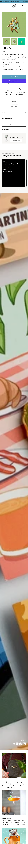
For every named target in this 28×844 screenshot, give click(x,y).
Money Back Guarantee (7, 118)
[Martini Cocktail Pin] (6, 138)
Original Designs (5, 129)
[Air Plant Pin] (6, 41)
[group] (14, 173)
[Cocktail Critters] (14, 6)
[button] (22, 6)
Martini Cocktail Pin (14, 137)
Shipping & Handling (6, 124)
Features (4, 112)
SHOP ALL (17, 1)
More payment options (14, 83)
